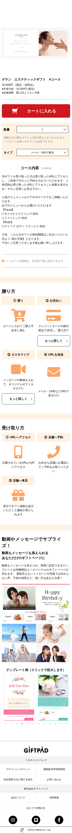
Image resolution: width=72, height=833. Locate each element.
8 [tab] (46, 723)
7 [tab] (40, 723)
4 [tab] (24, 723)
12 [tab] (68, 723)
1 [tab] (7, 723)
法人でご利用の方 (36, 808)
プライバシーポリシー (18, 769)
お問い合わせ (54, 779)
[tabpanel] (19, 697)
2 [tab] (13, 723)
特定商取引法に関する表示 (18, 779)
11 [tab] (63, 723)
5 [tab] (29, 723)
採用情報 (54, 797)
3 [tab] (18, 723)
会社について (18, 797)
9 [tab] (52, 723)
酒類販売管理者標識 (54, 769)
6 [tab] (35, 723)
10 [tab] (57, 723)
